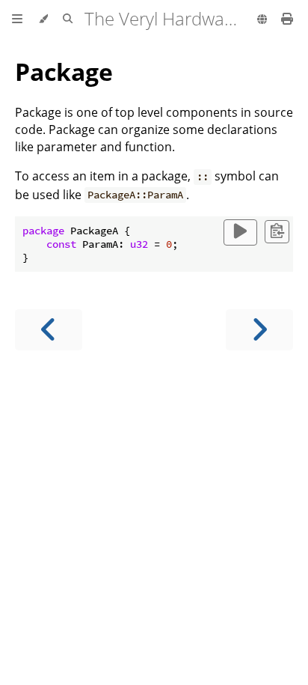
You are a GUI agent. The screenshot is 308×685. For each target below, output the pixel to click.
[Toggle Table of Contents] (17, 19)
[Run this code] (240, 232)
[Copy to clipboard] (277, 231)
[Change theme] (43, 19)
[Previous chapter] (48, 329)
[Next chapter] (259, 329)
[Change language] (262, 20)
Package (64, 71)
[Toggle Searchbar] (67, 19)
